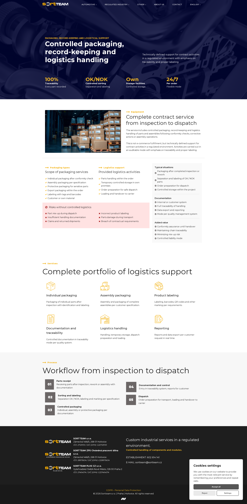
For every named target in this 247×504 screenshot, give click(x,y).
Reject (204, 493)
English (194, 4)
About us (159, 4)
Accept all (216, 487)
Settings (227, 493)
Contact (177, 4)
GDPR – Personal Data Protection (123, 490)
